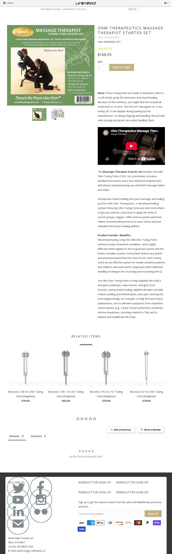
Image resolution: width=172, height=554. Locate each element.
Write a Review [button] (152, 429)
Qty (100, 61)
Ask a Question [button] (122, 429)
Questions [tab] (36, 436)
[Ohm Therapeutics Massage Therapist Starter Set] (50, 65)
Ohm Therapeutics (108, 37)
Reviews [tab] (14, 436)
